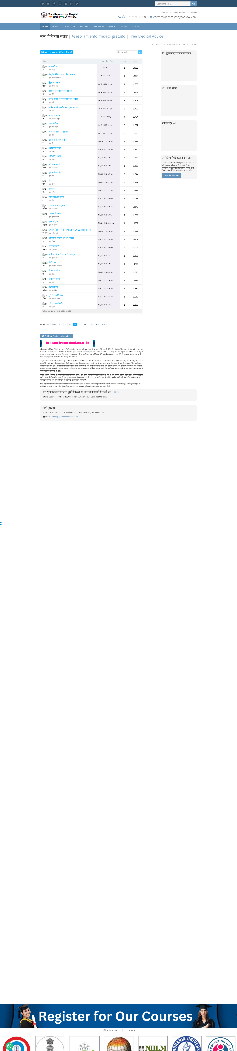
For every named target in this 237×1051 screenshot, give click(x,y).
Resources (99, 26)
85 (80, 324)
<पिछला (53, 324)
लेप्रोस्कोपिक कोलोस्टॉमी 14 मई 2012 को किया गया (70, 230)
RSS (116, 392)
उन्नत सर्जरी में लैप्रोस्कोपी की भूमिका (63, 99)
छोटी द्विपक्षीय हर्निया (56, 197)
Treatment (84, 26)
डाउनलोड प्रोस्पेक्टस (172, 175)
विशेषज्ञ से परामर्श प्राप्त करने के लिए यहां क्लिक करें (56, 52)
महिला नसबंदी (54, 164)
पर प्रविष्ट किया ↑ (108, 61)
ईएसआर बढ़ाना (54, 82)
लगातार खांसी (54, 246)
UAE (184, 44)
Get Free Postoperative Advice (58, 336)
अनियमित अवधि (55, 156)
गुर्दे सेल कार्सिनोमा (56, 295)
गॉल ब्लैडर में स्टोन (56, 303)
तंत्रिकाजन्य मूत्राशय (57, 205)
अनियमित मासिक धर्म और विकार (61, 238)
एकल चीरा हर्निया (55, 172)
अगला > (104, 324)
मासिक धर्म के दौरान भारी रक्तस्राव (62, 254)
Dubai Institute (179, 13)
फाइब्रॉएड (53, 66)
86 (85, 324)
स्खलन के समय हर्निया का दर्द (60, 91)
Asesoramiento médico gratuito (98, 36)
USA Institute (192, 13)
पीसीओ (51, 181)
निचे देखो (52, 262)
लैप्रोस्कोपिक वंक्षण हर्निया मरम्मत (62, 74)
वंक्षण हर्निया (53, 287)
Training (56, 26)
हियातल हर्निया (54, 271)
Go (193, 3)
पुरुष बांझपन (53, 221)
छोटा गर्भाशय (54, 123)
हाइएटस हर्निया (54, 115)
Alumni (124, 26)
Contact (136, 26)
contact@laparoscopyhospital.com (175, 17)
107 (97, 324)
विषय (44, 61)
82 (66, 324)
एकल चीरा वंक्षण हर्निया (58, 140)
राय (135, 61)
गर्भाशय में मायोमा (55, 213)
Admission (70, 26)
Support (112, 26)
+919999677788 (136, 17)
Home (45, 26)
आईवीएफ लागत (55, 148)
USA (191, 44)
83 (70, 324)
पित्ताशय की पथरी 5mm (58, 132)
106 (91, 324)
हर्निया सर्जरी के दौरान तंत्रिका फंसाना (63, 107)
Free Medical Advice (146, 36)
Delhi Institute (166, 13)
